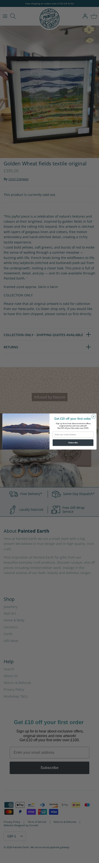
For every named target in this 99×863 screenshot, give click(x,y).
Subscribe (73, 443)
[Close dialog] (93, 416)
